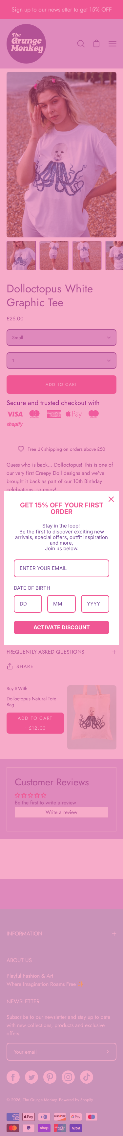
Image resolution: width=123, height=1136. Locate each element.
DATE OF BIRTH (32, 588)
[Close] (111, 499)
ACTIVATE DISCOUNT (61, 627)
